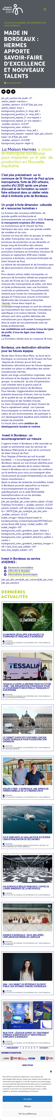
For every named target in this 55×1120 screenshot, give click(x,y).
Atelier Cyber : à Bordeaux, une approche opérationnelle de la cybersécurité (26, 789)
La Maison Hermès (19, 149)
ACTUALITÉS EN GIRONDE (15, 23)
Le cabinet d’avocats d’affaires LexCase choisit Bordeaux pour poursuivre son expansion (25, 739)
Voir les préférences (27, 1113)
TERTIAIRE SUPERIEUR (12, 749)
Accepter (27, 1099)
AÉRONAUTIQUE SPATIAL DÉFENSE (34, 845)
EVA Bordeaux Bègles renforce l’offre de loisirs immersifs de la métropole (26, 887)
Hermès (6, 303)
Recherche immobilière (20, 567)
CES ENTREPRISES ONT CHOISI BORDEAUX (36, 643)
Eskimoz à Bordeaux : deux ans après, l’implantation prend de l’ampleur (23, 936)
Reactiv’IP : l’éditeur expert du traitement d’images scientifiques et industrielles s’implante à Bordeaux (26, 1034)
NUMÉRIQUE (9, 644)
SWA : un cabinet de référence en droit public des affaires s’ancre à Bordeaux (25, 985)
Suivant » (44, 1048)
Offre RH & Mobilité (19, 570)
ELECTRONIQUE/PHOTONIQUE (15, 697)
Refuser (27, 1106)
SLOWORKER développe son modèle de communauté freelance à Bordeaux (23, 635)
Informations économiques (23, 574)
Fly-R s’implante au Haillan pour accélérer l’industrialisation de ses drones (26, 838)
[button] (51, 1071)
